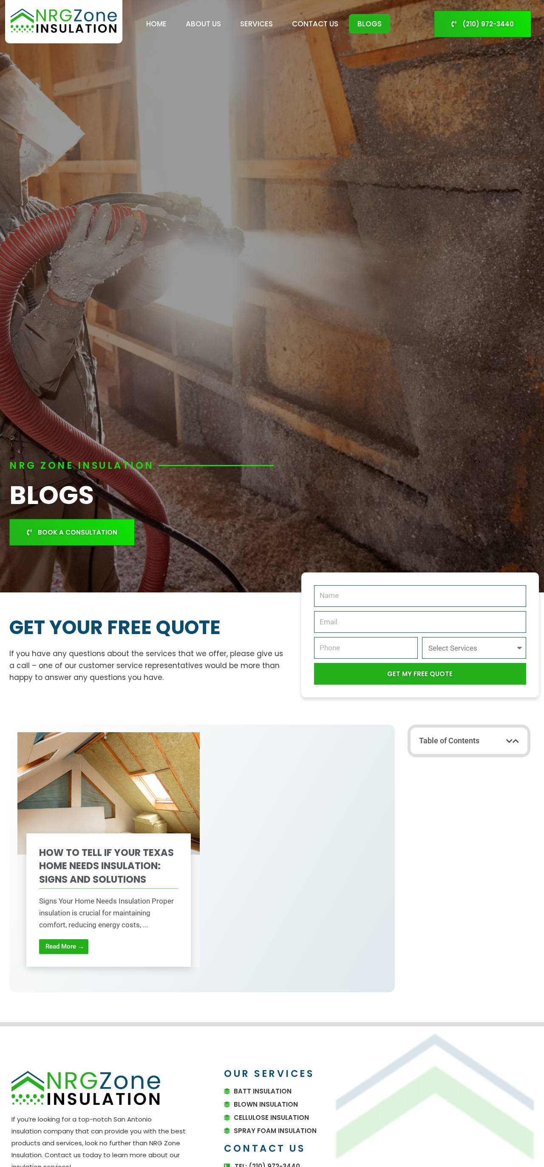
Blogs (369, 24)
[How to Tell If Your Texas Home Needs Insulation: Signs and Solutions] (108, 793)
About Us (203, 24)
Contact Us (315, 24)
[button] (509, 741)
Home (156, 24)
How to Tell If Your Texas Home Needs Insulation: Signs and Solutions (106, 866)
